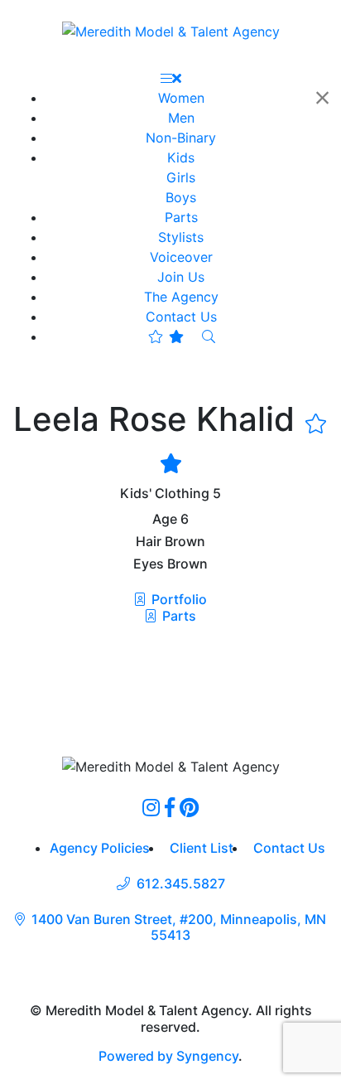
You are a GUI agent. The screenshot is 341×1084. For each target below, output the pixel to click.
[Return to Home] (171, 30)
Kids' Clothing (164, 493)
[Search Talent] (208, 336)
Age (164, 519)
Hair (148, 541)
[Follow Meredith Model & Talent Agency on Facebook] (170, 807)
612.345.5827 (181, 884)
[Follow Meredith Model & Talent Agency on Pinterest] (189, 807)
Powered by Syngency (168, 1056)
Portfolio (177, 599)
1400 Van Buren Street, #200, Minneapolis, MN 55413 (178, 927)
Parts (177, 615)
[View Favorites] (166, 336)
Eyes (148, 564)
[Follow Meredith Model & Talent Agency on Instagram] (151, 807)
